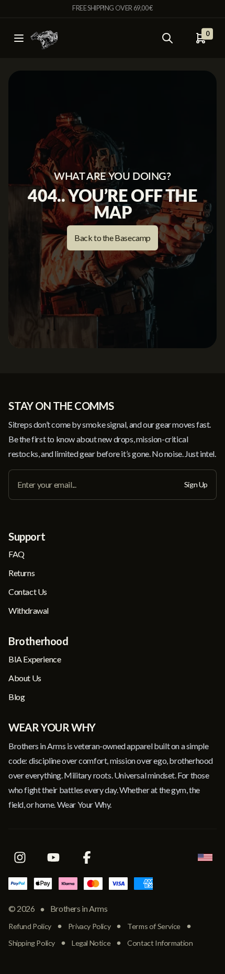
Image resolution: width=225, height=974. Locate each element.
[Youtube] (53, 857)
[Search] (167, 38)
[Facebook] (86, 857)
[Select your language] (205, 857)
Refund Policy (29, 926)
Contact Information (160, 942)
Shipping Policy (31, 942)
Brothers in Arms (79, 908)
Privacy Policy (89, 926)
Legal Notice (91, 942)
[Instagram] (19, 857)
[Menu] (19, 38)
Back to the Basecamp (112, 238)
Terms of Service (154, 926)
